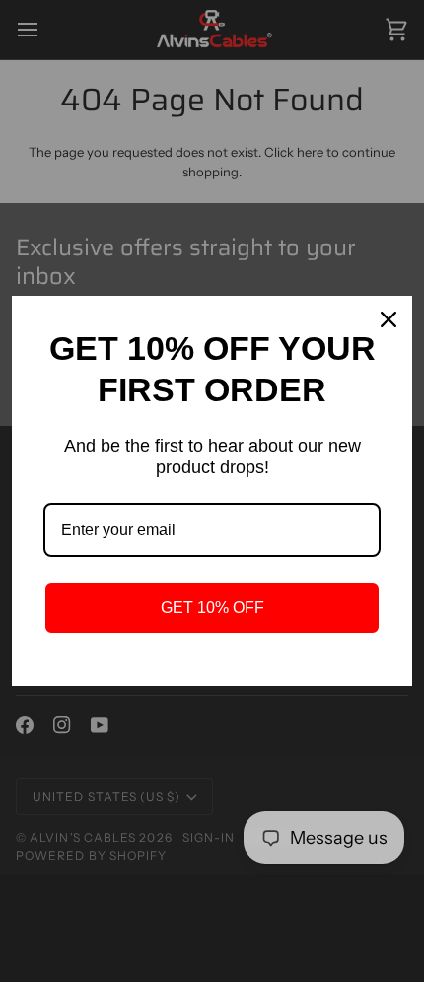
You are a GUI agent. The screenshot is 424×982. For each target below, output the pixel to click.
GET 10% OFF (212, 607)
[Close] (388, 319)
